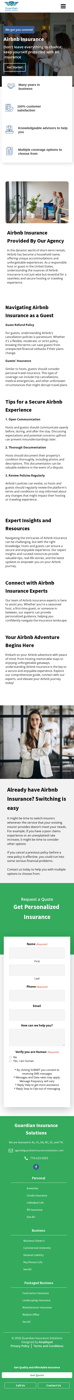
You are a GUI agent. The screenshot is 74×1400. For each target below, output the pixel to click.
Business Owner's (34, 1240)
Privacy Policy (20, 1346)
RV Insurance (35, 1209)
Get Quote (37, 1375)
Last (37, 978)
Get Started (14, 67)
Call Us (20, 1385)
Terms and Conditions (48, 1346)
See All (31, 1217)
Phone (37, 987)
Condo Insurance (37, 1195)
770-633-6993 (39, 1158)
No (15, 1057)
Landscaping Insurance (36, 1300)
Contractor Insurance (35, 1293)
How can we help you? (37, 1025)
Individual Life (35, 1202)
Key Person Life (32, 1262)
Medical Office (30, 1314)
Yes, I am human (23, 1061)
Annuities (32, 1188)
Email (37, 1006)
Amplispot (46, 1342)
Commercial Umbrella (37, 1248)
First (37, 961)
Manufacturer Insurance (37, 1307)
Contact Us (53, 1385)
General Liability (33, 1255)
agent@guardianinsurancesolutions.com (39, 1150)
